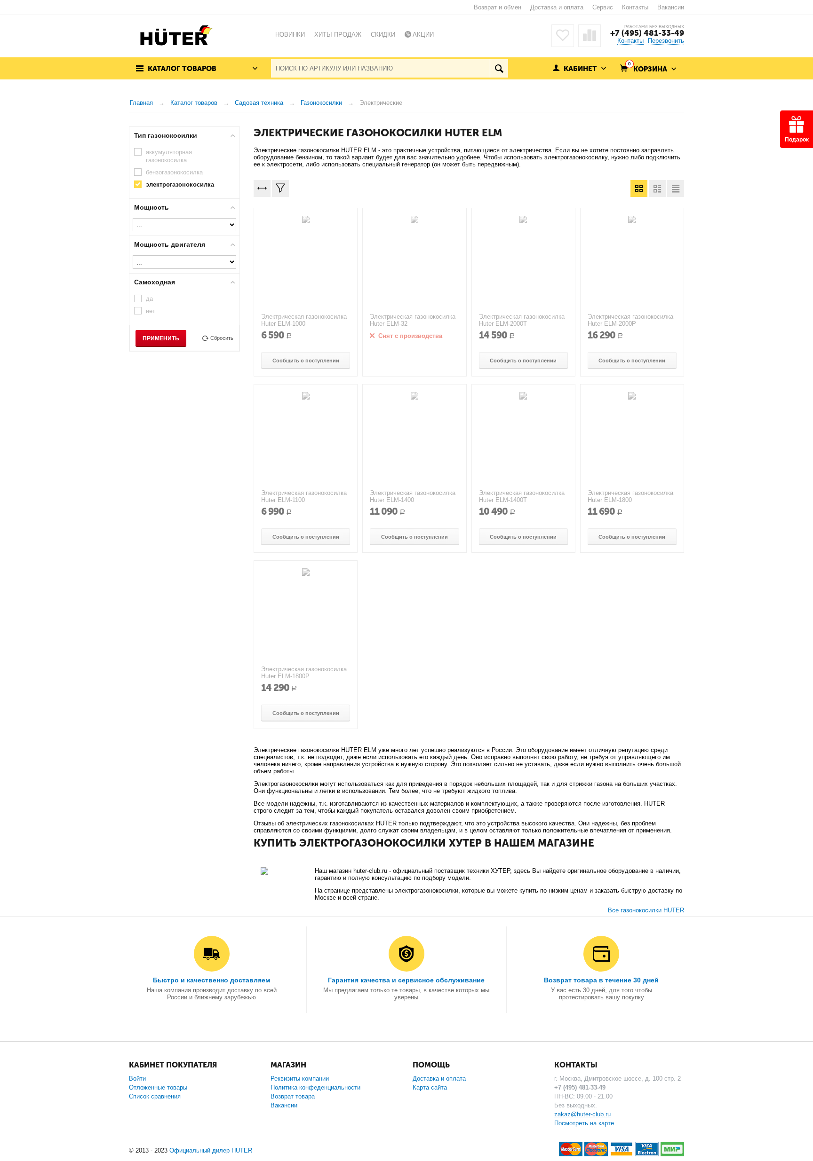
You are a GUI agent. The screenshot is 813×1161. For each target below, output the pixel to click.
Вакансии (670, 7)
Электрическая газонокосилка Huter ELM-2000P (630, 320)
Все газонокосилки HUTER (646, 910)
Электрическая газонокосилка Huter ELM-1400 (412, 496)
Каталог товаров (193, 102)
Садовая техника (259, 102)
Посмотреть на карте (584, 1123)
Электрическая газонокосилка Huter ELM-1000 (304, 320)
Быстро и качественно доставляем (211, 980)
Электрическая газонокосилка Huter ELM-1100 (304, 496)
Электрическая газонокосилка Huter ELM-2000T (522, 320)
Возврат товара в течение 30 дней (601, 980)
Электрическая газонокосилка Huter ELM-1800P (304, 673)
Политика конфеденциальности (315, 1087)
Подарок (797, 139)
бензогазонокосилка (174, 172)
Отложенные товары (158, 1087)
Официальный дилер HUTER (210, 1150)
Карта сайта (430, 1087)
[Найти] (499, 68)
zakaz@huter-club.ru (582, 1114)
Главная (141, 102)
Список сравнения (155, 1096)
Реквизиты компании (300, 1078)
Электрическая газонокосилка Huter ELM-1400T (522, 496)
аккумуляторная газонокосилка (169, 156)
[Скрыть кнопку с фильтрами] (280, 188)
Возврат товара (293, 1096)
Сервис (602, 7)
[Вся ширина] (262, 188)
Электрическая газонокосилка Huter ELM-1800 (630, 496)
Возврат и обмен (497, 7)
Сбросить (221, 338)
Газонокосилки (321, 102)
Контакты (635, 7)
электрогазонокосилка (180, 184)
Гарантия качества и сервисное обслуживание (406, 980)
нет (150, 310)
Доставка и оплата (556, 7)
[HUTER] (173, 35)
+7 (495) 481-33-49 (647, 33)
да (149, 298)
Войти (137, 1078)
